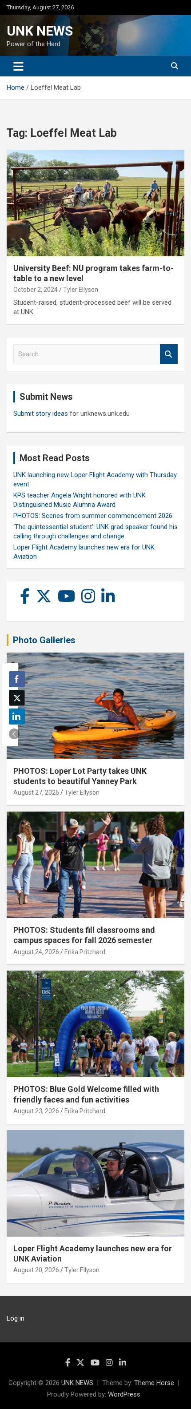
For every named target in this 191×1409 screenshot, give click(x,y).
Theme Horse (154, 1383)
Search (169, 354)
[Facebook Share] (17, 679)
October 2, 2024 (35, 289)
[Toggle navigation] (18, 66)
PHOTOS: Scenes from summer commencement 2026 (92, 516)
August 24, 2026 (36, 951)
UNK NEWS (40, 31)
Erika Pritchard (84, 951)
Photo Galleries (44, 640)
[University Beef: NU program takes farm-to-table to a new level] (95, 202)
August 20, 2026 (36, 1270)
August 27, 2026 (36, 792)
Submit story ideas (40, 414)
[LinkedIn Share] (17, 716)
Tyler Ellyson (80, 289)
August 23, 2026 (36, 1110)
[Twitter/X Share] (17, 698)
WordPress (124, 1394)
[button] (14, 733)
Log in (15, 1318)
